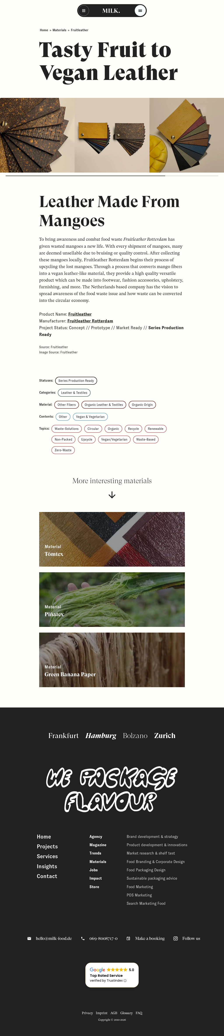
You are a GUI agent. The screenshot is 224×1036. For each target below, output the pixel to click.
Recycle (133, 429)
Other (63, 417)
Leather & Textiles (74, 392)
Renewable (155, 429)
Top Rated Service (106, 975)
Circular (93, 429)
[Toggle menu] (140, 10)
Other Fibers (67, 404)
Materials (59, 30)
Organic (113, 429)
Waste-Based (145, 439)
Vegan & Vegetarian (90, 417)
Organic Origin (142, 404)
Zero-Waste (63, 450)
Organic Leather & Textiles (104, 404)
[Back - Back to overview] (83, 10)
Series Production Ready (76, 380)
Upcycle (86, 439)
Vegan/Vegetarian (114, 439)
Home (44, 30)
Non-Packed (63, 439)
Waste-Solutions (67, 429)
